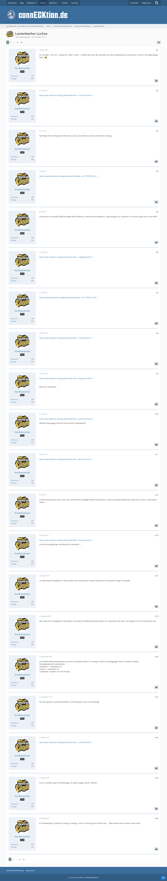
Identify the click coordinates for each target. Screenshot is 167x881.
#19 (156, 778)
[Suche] (157, 3)
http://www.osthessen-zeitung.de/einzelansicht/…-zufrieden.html (64, 742)
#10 (156, 414)
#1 (157, 50)
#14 (156, 576)
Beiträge (13, 79)
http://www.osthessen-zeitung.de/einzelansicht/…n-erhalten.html (64, 338)
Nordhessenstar (24, 37)
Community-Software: (83, 877)
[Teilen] (159, 42)
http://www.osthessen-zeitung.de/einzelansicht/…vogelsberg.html (65, 257)
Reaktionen (14, 76)
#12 (156, 495)
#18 (156, 737)
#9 (157, 373)
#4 (157, 171)
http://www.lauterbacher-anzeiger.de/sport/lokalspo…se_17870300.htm (67, 176)
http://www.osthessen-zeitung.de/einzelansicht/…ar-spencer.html (65, 540)
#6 (157, 252)
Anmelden (134, 3)
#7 (157, 293)
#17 (156, 697)
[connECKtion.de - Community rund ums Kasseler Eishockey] (83, 15)
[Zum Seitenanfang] (163, 878)
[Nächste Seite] (21, 42)
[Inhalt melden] (156, 80)
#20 (156, 818)
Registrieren (146, 3)
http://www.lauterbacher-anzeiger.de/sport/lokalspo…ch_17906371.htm (67, 297)
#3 (157, 131)
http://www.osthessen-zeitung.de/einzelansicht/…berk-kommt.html (65, 419)
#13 (156, 535)
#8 (157, 333)
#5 (157, 212)
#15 (156, 616)
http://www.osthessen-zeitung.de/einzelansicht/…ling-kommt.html (65, 378)
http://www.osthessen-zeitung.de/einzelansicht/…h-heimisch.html (65, 95)
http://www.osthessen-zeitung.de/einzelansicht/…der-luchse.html (64, 459)
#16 (156, 656)
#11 (156, 454)
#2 (157, 90)
